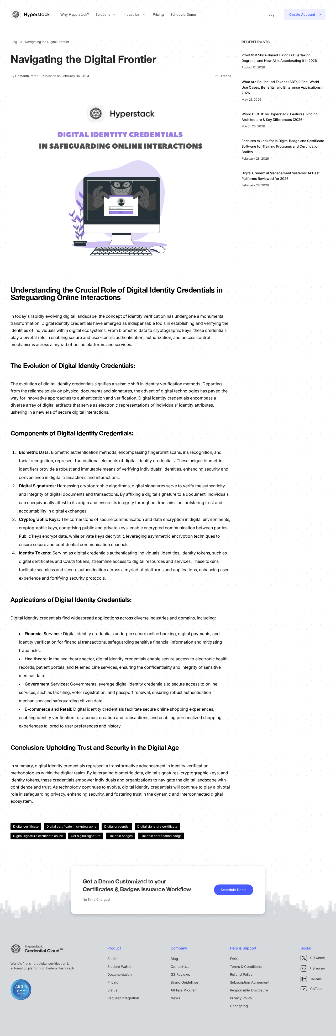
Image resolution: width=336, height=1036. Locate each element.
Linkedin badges (120, 836)
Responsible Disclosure (249, 990)
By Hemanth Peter (24, 76)
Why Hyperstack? (74, 14)
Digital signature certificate (157, 826)
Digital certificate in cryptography (71, 826)
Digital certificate (26, 826)
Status (112, 990)
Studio (112, 959)
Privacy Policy (241, 998)
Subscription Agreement (249, 982)
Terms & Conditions (246, 966)
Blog (174, 959)
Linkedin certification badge (161, 836)
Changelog (239, 1006)
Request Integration (123, 998)
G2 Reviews (180, 974)
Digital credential (116, 826)
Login (273, 14)
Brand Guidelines (185, 982)
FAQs (234, 959)
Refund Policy (241, 974)
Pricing (158, 14)
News (175, 998)
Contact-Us (180, 966)
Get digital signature (86, 836)
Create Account (302, 14)
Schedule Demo (183, 14)
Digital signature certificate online (38, 836)
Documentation (119, 974)
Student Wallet (119, 966)
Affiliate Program (184, 990)
